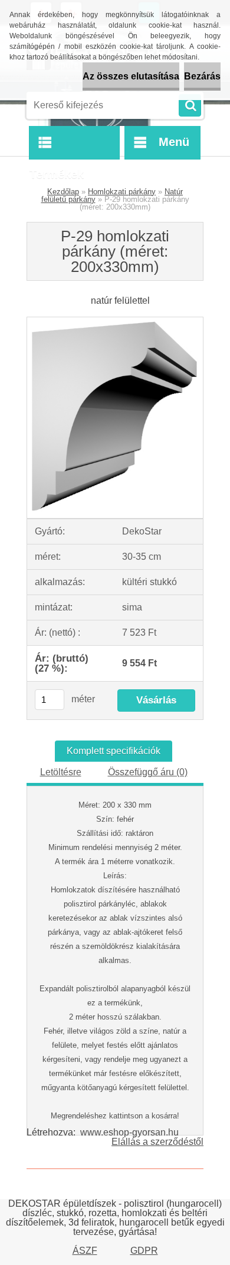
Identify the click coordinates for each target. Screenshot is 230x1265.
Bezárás (202, 76)
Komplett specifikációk (113, 751)
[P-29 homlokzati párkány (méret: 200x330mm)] (115, 322)
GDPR (144, 1251)
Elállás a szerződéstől (157, 1142)
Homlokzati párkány (122, 191)
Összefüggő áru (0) (148, 772)
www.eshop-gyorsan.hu (129, 1132)
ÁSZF (85, 1251)
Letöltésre (60, 772)
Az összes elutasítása (131, 76)
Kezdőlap (63, 191)
